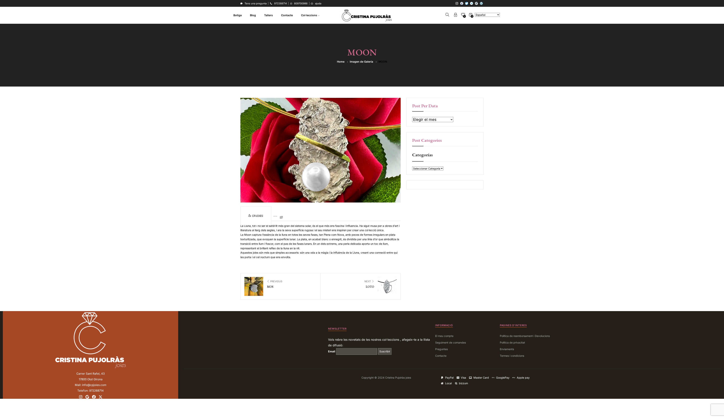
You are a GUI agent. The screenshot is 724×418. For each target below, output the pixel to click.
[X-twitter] (100, 397)
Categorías (422, 155)
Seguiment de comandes (450, 342)
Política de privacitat (512, 342)
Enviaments (507, 349)
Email (331, 351)
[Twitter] (466, 3)
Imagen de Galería (361, 61)
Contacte (287, 15)
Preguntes (441, 349)
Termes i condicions (512, 355)
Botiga (237, 15)
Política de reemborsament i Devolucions (525, 335)
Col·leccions (309, 15)
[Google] (476, 3)
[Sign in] (455, 15)
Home (340, 61)
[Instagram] (456, 3)
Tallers (268, 15)
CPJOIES (258, 215)
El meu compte (444, 335)
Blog (253, 15)
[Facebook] (461, 3)
